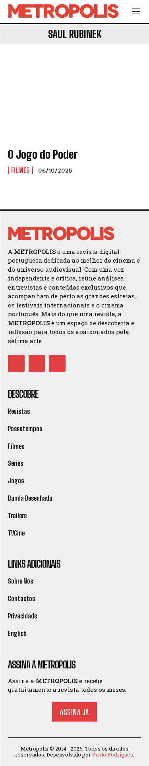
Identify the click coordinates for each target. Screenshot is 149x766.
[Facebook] (16, 363)
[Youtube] (57, 363)
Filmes (20, 170)
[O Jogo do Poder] (74, 100)
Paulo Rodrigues (112, 754)
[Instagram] (37, 363)
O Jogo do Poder (42, 154)
